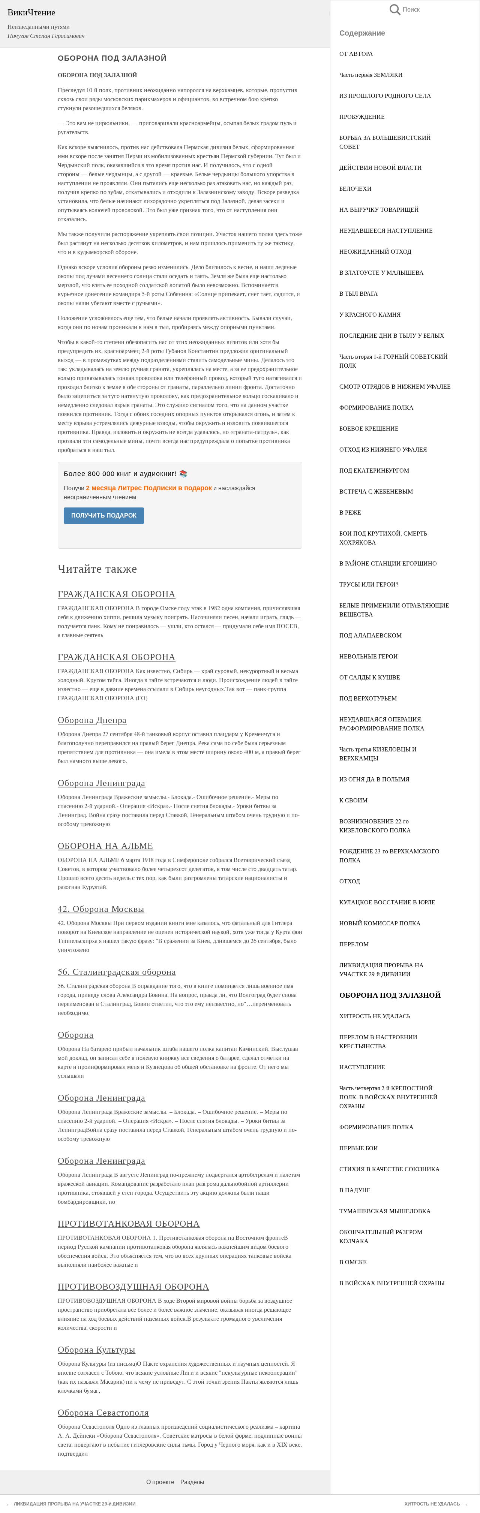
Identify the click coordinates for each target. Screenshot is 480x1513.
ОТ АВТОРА (356, 53)
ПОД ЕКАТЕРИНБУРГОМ (374, 470)
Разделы (192, 1482)
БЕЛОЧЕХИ (355, 188)
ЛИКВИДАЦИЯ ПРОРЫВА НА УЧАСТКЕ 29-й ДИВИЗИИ (75, 1504)
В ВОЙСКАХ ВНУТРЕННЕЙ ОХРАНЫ (392, 1283)
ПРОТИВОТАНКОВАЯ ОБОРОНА (129, 1223)
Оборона (76, 1034)
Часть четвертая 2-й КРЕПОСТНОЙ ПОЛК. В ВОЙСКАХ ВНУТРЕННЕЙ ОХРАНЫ (388, 1097)
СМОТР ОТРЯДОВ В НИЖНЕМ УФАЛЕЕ (395, 386)
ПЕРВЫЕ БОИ (358, 1148)
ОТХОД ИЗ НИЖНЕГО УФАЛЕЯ (383, 449)
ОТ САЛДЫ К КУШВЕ (369, 677)
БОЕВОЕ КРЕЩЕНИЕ (369, 428)
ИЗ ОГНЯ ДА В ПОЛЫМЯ (374, 779)
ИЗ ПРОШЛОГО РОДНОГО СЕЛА (385, 95)
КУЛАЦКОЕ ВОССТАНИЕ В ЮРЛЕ (387, 902)
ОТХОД (349, 881)
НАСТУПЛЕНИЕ (362, 1067)
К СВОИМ (353, 800)
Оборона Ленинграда (102, 783)
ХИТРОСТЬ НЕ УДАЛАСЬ (374, 1016)
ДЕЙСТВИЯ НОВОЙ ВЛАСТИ (380, 167)
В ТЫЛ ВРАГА (358, 293)
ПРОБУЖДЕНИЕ (362, 116)
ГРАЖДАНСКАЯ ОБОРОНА (117, 594)
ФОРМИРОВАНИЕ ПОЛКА (376, 407)
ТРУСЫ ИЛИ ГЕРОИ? (368, 584)
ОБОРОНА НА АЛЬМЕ (105, 846)
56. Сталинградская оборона (117, 971)
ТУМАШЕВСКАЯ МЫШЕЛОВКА (385, 1211)
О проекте (160, 1482)
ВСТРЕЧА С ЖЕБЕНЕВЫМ (376, 491)
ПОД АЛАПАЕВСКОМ (370, 635)
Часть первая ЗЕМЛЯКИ (371, 74)
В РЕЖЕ (350, 512)
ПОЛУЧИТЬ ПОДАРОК (103, 515)
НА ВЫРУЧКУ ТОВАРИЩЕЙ (379, 209)
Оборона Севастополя (103, 1412)
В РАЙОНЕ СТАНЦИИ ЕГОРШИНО (388, 563)
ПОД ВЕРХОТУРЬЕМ (368, 698)
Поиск (404, 9)
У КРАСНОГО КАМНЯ (370, 314)
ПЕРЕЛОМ (354, 944)
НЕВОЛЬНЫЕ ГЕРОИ (368, 656)
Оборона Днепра (92, 720)
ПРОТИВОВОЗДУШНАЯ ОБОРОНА (133, 1286)
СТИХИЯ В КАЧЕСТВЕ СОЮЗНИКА (389, 1169)
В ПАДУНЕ (354, 1190)
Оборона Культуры (96, 1349)
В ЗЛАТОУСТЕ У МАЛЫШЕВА (381, 272)
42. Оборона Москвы (101, 908)
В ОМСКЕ (353, 1262)
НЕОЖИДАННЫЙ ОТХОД (375, 251)
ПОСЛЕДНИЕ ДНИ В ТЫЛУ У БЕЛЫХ (391, 335)
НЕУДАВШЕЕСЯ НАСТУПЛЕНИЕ (386, 230)
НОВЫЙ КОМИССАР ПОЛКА (380, 923)
